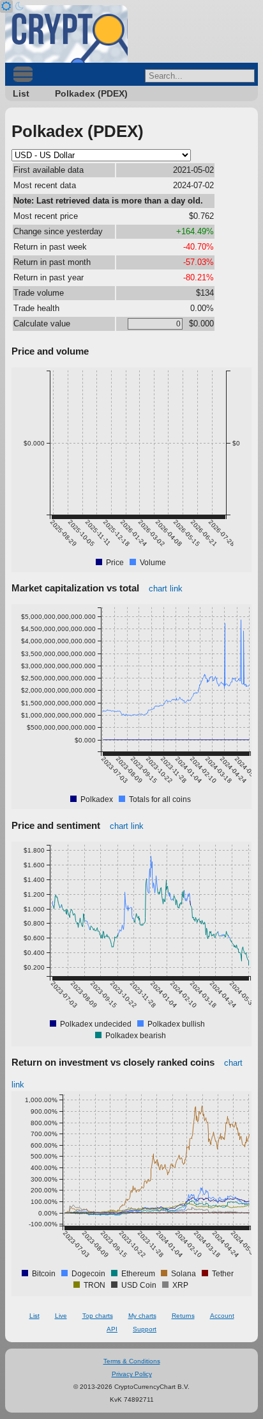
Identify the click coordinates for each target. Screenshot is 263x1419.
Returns (183, 1315)
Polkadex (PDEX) (91, 93)
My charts (142, 1315)
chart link (166, 588)
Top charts (97, 1315)
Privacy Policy (132, 1373)
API (112, 1329)
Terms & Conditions (131, 1361)
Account (222, 1315)
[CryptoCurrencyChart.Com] (66, 34)
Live (61, 1315)
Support (144, 1329)
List (21, 93)
